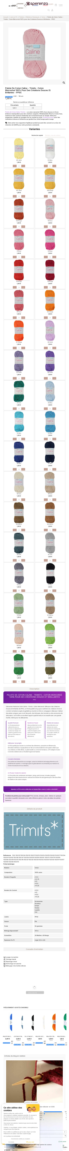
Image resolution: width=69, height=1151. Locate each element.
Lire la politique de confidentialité (12, 1136)
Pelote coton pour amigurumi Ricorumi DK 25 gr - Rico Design (40, 1036)
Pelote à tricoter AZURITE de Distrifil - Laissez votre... (51, 1036)
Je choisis (11, 1142)
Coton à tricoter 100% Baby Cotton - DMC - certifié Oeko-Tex (18, 1036)
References (7, 855)
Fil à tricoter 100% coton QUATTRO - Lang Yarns (29, 1036)
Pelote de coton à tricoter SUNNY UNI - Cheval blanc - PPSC (7, 1036)
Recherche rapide (37, 135)
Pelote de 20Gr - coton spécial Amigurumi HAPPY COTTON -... (61, 1036)
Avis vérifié (63, 1141)
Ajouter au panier (11, 1046)
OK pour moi (30, 1142)
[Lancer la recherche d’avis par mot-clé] (65, 1136)
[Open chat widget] (65, 1147)
